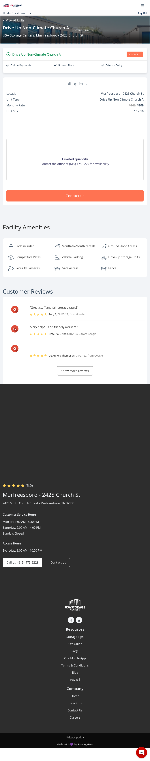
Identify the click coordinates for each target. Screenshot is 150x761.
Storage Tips (75, 637)
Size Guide (75, 644)
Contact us (75, 195)
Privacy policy (75, 737)
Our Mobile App (75, 658)
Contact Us (75, 710)
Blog (75, 673)
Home (75, 696)
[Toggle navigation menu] (143, 5)
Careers (75, 717)
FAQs (75, 651)
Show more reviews (75, 371)
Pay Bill (142, 13)
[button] (71, 620)
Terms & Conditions (75, 665)
